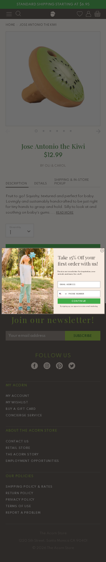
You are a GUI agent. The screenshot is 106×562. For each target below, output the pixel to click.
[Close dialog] (102, 250)
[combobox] (62, 293)
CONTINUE (79, 301)
